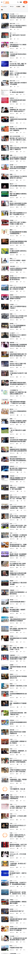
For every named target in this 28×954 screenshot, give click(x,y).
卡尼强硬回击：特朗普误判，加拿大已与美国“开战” (18, 751)
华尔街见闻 (12, 476)
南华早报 (11, 276)
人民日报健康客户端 (14, 390)
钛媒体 (11, 155)
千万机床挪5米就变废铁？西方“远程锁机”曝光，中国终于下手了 (18, 508)
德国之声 (11, 184)
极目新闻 (11, 352)
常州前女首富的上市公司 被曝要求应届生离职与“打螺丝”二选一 (18, 658)
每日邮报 (11, 126)
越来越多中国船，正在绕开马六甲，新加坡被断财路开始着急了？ (18, 884)
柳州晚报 (11, 323)
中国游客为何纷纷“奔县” (16, 947)
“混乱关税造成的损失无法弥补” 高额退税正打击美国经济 (18, 620)
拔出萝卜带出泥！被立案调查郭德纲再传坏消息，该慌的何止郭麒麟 (18, 555)
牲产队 (11, 428)
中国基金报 (12, 590)
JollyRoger (12, 852)
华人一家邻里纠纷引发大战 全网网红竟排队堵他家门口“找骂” (18, 939)
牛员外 (11, 485)
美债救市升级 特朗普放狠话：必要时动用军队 (18, 593)
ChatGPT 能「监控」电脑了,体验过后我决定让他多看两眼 (18, 64)
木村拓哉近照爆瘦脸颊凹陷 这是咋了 (18, 694)
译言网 (11, 145)
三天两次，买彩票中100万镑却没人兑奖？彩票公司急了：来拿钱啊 (18, 808)
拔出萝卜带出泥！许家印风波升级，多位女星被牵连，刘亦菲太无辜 (18, 517)
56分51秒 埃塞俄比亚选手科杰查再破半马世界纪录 (18, 297)
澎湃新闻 (11, 295)
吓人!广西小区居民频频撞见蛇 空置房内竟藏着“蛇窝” (18, 326)
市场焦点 (11, 899)
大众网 (11, 626)
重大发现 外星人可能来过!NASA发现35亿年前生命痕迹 (18, 469)
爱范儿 (11, 61)
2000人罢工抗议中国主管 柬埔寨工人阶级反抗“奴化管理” (18, 288)
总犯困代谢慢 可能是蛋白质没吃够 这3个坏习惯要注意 (18, 929)
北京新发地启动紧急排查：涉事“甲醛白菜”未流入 (18, 713)
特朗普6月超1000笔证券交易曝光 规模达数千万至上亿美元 (18, 574)
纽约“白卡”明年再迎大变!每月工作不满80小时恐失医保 (18, 26)
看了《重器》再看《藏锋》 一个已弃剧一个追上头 (18, 648)
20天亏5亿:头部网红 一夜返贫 (18, 260)
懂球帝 (11, 230)
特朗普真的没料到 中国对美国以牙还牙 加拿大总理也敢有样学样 (18, 450)
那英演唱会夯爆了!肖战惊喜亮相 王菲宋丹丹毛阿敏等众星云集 (18, 345)
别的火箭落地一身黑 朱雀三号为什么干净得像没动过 (18, 629)
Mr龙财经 (12, 304)
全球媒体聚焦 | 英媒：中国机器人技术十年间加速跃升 (18, 780)
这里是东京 (12, 98)
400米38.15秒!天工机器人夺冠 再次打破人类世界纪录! (18, 364)
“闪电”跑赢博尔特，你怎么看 (17, 789)
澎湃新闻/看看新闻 (13, 457)
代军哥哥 (11, 607)
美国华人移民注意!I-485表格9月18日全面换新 (18, 83)
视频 (24, 6)
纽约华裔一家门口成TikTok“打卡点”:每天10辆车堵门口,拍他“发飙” (18, 139)
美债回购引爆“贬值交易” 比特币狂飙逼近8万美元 (18, 920)
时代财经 (11, 220)
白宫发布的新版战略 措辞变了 (18, 602)
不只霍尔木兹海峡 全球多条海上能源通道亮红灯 (18, 251)
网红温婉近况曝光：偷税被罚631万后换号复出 (17, 610)
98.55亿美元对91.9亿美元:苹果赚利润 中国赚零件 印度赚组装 (18, 158)
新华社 (11, 945)
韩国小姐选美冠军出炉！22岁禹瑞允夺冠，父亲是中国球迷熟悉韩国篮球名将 (18, 762)
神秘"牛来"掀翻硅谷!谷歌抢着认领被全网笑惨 (18, 194)
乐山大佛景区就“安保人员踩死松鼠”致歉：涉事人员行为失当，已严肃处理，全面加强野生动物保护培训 (18, 566)
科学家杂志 (12, 720)
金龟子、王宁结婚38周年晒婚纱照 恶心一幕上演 (18, 74)
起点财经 (11, 909)
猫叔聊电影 (12, 342)
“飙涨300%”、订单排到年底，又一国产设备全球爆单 (18, 488)
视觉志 (11, 258)
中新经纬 (11, 571)
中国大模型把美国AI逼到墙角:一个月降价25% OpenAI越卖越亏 (18, 403)
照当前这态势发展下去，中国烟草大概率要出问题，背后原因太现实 (18, 546)
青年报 (11, 684)
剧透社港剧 (12, 730)
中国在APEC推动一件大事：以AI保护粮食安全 (18, 797)
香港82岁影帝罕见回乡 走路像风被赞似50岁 (18, 732)
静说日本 (11, 409)
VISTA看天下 (12, 333)
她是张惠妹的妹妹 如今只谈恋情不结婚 (18, 639)
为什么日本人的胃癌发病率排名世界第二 (18, 412)
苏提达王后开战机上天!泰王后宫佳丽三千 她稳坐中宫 (18, 148)
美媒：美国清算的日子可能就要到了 (18, 704)
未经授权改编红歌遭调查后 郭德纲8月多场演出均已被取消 (18, 242)
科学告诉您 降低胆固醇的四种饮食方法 (18, 723)
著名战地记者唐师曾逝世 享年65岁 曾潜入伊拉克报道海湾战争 (18, 460)
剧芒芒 (11, 645)
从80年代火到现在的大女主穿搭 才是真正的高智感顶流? (18, 269)
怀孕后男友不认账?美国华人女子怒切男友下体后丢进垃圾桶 (18, 16)
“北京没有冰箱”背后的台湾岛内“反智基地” (18, 55)
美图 (2, 9)
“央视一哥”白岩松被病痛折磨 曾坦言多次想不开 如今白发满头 (18, 167)
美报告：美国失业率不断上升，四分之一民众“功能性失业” (18, 835)
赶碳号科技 (12, 117)
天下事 (11, 701)
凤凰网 (11, 174)
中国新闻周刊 (12, 655)
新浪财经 (11, 371)
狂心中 (11, 758)
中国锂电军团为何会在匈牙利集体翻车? (18, 120)
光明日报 (11, 926)
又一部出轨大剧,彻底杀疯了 (17, 92)
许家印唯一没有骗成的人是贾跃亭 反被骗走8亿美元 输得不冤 (18, 421)
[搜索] (18, 2)
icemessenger (13, 561)
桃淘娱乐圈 (12, 437)
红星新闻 (11, 249)
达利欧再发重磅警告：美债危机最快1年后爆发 (18, 902)
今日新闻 (18, 6)
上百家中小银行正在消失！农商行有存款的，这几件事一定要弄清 (18, 527)
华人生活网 (12, 14)
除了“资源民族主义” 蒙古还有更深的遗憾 (18, 583)
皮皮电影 (11, 42)
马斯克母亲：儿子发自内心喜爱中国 (18, 816)
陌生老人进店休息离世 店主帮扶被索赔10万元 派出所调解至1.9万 (18, 204)
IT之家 (11, 739)
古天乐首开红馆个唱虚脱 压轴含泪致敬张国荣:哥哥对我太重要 (18, 440)
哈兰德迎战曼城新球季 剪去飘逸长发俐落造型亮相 (18, 232)
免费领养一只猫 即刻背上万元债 (18, 686)
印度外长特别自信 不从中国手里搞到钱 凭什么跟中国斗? (18, 177)
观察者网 (11, 580)
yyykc (11, 495)
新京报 (11, 201)
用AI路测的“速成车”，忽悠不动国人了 (18, 874)
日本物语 (11, 691)
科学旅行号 (12, 466)
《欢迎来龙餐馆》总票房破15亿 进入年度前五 (18, 742)
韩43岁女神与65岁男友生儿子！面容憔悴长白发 (18, 826)
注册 (25, 2)
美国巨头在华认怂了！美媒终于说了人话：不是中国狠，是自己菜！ (18, 498)
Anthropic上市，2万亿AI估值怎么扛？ (18, 854)
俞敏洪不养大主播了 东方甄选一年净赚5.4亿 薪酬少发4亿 (18, 223)
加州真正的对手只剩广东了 (17, 911)
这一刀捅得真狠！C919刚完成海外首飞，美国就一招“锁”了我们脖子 (18, 536)
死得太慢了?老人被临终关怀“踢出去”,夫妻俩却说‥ (18, 129)
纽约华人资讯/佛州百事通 (15, 136)
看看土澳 (11, 71)
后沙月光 (11, 52)
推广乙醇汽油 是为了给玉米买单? (18, 36)
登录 (21, 2)
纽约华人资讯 (12, 23)
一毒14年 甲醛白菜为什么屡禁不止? (18, 431)
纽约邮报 (11, 380)
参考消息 (11, 599)
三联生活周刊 (12, 266)
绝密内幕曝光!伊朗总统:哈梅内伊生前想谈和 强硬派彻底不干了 (18, 383)
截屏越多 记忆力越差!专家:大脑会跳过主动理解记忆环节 (18, 393)
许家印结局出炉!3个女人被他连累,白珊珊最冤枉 (18, 45)
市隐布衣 (11, 674)
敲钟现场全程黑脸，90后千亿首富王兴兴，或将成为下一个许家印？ (18, 846)
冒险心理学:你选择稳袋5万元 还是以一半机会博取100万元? (18, 213)
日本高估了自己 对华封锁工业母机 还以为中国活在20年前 (18, 316)
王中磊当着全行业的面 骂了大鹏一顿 (18, 374)
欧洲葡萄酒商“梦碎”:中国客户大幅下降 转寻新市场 (18, 278)
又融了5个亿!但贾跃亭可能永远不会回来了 (18, 307)
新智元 (11, 191)
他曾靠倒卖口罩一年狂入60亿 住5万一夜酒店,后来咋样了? (17, 110)
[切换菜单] (2, 2)
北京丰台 (11, 710)
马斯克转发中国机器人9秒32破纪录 (18, 667)
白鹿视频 (11, 665)
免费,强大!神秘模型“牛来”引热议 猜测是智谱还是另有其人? (18, 478)
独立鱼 (11, 90)
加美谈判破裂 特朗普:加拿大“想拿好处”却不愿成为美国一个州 (18, 355)
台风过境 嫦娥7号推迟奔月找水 (18, 186)
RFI (10, 239)
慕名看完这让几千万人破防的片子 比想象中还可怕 (18, 335)
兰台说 (11, 399)
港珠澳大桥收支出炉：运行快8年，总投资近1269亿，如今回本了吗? (18, 893)
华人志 (11, 285)
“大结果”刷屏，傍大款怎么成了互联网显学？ (18, 864)
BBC (10, 211)
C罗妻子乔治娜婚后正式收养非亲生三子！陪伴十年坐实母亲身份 (18, 771)
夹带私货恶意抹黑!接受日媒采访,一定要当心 (18, 101)
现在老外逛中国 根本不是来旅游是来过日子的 (18, 677)
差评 (10, 33)
